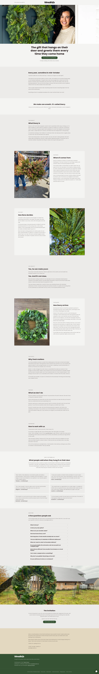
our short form (49, 433)
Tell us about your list (49, 621)
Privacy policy (43, 671)
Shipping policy (62, 671)
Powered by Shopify (36, 671)
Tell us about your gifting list (49, 57)
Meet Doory (26, 662)
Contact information (55, 671)
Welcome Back (31, 665)
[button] (49, 525)
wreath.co (31, 671)
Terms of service (69, 671)
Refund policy (49, 671)
